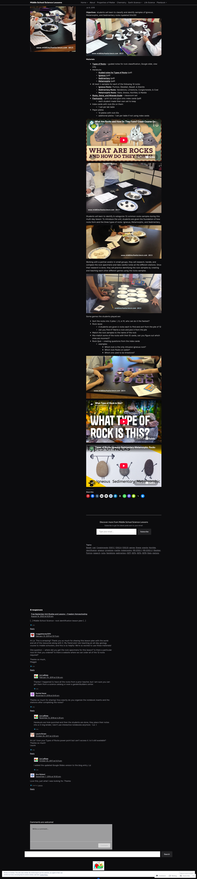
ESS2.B (125, 547)
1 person (40, 785)
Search (167, 854)
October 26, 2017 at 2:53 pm (47, 736)
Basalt (88, 547)
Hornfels (152, 547)
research (96, 553)
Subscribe (144, 531)
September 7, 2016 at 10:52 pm (48, 776)
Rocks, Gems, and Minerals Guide (107, 95)
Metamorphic (104, 81)
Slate (149, 553)
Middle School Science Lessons (46, 2)
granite (145, 547)
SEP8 (144, 553)
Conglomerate (102, 547)
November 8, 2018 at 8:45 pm (47, 695)
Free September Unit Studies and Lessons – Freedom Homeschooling (59, 614)
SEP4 (134, 553)
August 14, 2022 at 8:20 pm (42, 616)
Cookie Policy (44, 875)
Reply (32, 629)
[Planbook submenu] (166, 2)
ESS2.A (119, 547)
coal (94, 547)
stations (155, 553)
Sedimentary (104, 78)
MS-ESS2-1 (137, 550)
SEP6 (139, 553)
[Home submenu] (87, 2)
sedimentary (121, 553)
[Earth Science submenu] (141, 2)
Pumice (89, 553)
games (132, 547)
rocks (103, 553)
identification (91, 550)
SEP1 (129, 553)
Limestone (109, 550)
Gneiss (138, 547)
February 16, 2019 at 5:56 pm (51, 677)
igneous (101, 550)
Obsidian (157, 550)
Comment (104, 845)
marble (117, 550)
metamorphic (126, 550)
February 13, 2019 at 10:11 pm (47, 636)
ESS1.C (112, 547)
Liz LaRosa (43, 675)
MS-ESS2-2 (147, 550)
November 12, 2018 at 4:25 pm (51, 718)
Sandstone (110, 553)
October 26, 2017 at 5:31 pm (50, 761)
